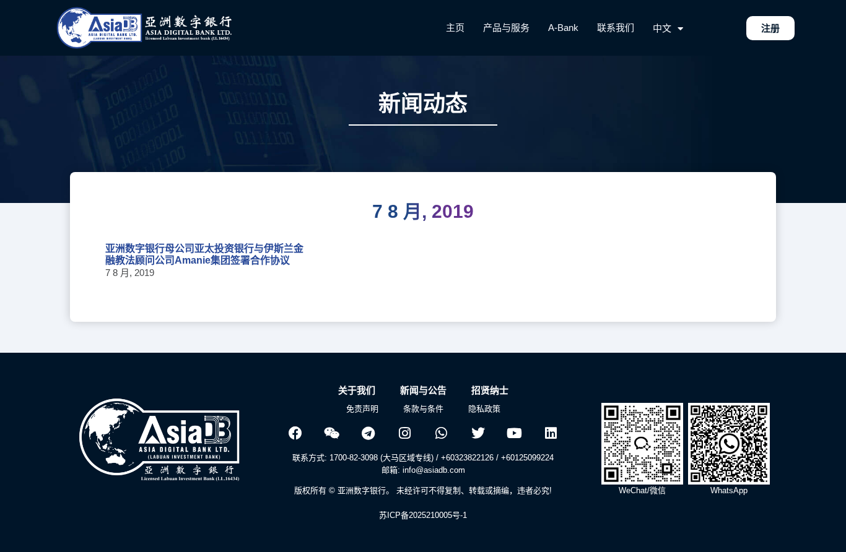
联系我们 (615, 27)
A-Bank (563, 27)
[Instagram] (405, 433)
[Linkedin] (551, 433)
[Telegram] (368, 433)
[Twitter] (478, 433)
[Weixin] (332, 433)
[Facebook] (295, 433)
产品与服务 (506, 27)
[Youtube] (514, 433)
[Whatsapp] (441, 433)
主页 (455, 27)
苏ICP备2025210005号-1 (423, 515)
